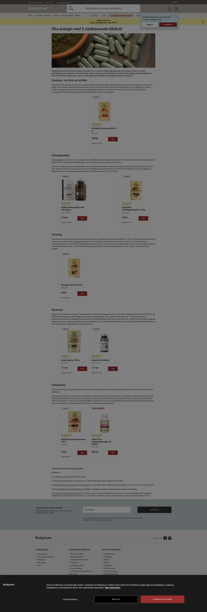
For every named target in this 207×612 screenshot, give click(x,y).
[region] (103, 593)
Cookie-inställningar (70, 599)
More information (112, 588)
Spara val (116, 599)
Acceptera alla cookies (162, 599)
